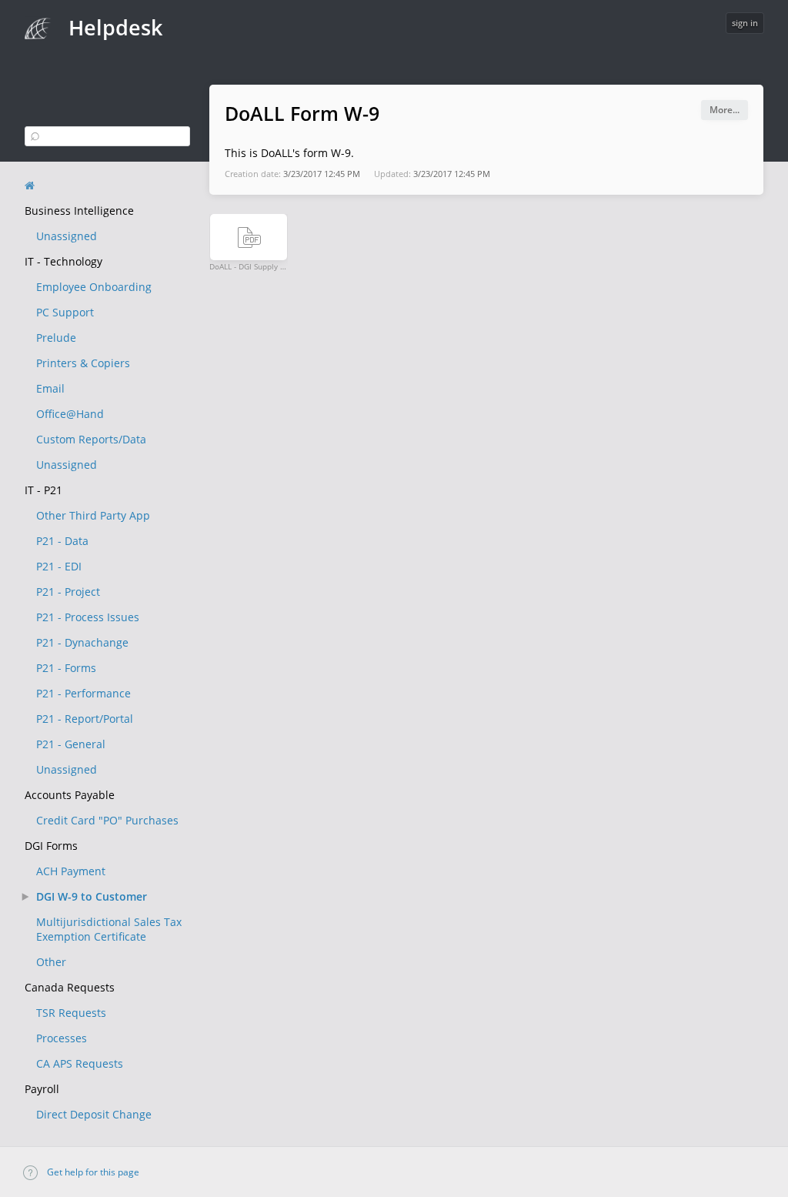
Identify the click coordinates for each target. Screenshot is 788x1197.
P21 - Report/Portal (84, 718)
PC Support (65, 312)
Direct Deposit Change (94, 1114)
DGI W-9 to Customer (91, 896)
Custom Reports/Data (91, 439)
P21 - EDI (59, 566)
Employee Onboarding (94, 286)
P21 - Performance (83, 693)
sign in (745, 22)
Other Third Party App (93, 515)
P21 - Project (68, 591)
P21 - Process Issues (87, 617)
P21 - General (70, 744)
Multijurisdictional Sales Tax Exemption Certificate (109, 929)
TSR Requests (71, 1012)
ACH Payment (70, 871)
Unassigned (66, 236)
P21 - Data (62, 540)
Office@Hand (70, 413)
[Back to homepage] (30, 185)
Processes (61, 1038)
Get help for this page (92, 1172)
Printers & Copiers (83, 363)
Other (51, 962)
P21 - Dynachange (82, 642)
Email (50, 388)
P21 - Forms (66, 667)
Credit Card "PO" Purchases (107, 820)
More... (725, 109)
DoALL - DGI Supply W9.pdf (248, 266)
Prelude (56, 337)
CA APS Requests (79, 1063)
